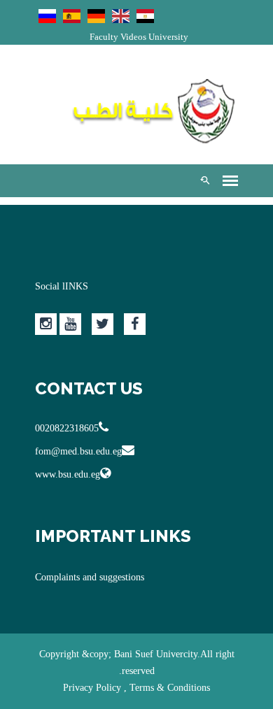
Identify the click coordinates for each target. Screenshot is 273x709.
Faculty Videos (118, 36)
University (168, 36)
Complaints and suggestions (89, 577)
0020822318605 (67, 428)
